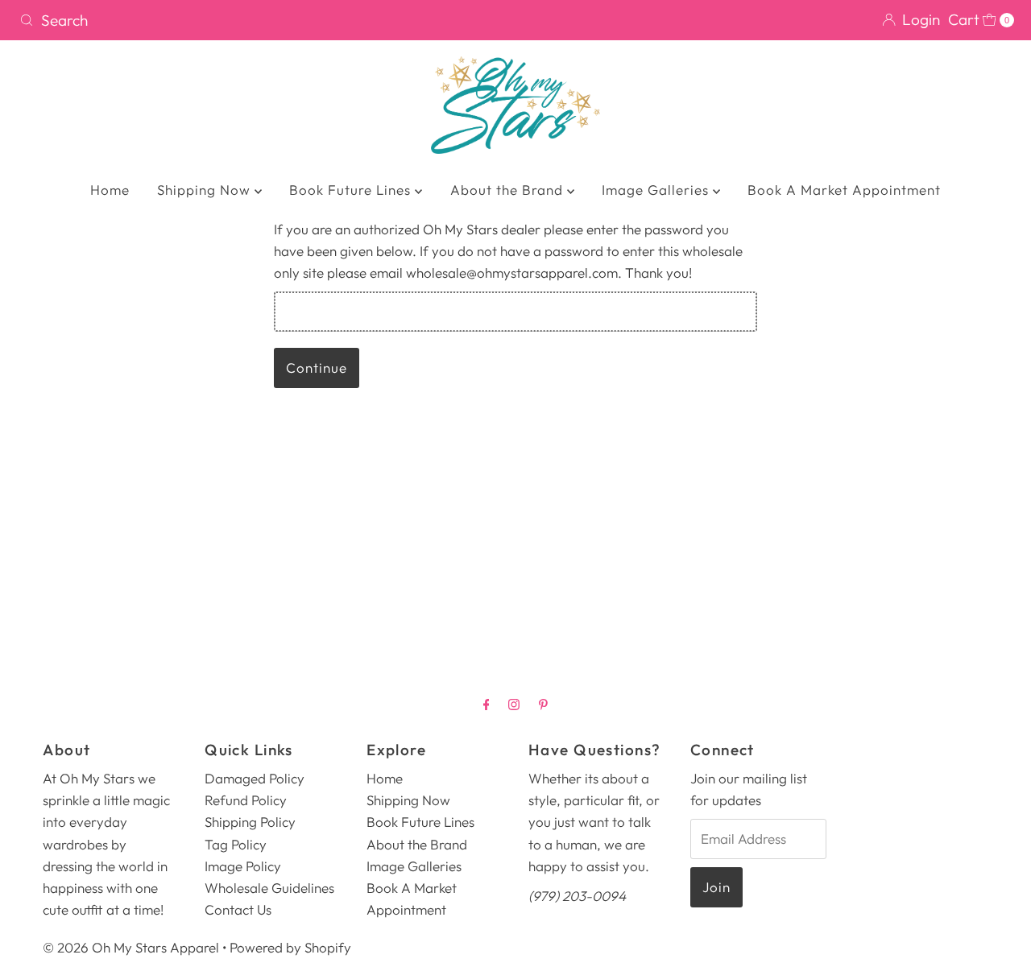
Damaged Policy (254, 778)
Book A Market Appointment (844, 189)
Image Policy (243, 865)
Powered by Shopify (290, 947)
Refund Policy (246, 799)
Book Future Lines (352, 189)
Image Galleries (657, 189)
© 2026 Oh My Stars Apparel (131, 947)
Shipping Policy (250, 821)
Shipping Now (206, 189)
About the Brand (508, 189)
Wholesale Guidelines (269, 887)
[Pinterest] (543, 704)
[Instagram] (514, 704)
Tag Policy (236, 844)
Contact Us (238, 909)
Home (110, 189)
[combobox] (261, 20)
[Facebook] (486, 704)
